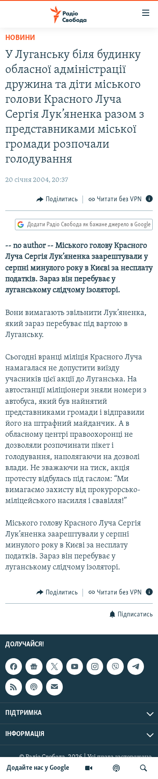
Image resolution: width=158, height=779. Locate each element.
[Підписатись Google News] (33, 666)
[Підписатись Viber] (115, 666)
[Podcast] (33, 686)
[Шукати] (143, 768)
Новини (20, 38)
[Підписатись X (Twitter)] (54, 666)
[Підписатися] (54, 686)
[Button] (57, 199)
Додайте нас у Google (38, 768)
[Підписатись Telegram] (135, 666)
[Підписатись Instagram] (94, 666)
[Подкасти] (116, 768)
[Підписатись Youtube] (74, 666)
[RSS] (13, 686)
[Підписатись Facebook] (13, 666)
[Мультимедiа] (88, 768)
